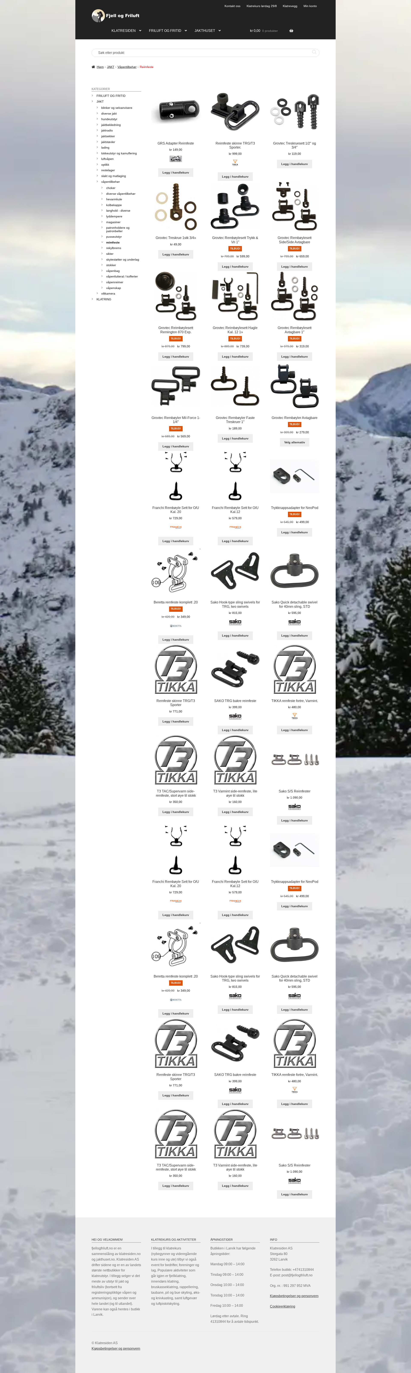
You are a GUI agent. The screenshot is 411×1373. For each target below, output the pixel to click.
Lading (105, 147)
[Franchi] (176, 529)
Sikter (109, 253)
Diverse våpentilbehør (121, 193)
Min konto (310, 6)
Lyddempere (114, 216)
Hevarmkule (114, 199)
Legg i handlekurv (175, 172)
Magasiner (113, 222)
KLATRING (104, 299)
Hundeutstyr (109, 119)
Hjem (100, 67)
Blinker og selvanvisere (116, 107)
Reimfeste (113, 242)
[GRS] (176, 161)
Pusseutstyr (114, 236)
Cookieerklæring (282, 1306)
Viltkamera (108, 293)
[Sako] (235, 624)
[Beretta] (176, 628)
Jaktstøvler (108, 142)
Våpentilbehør (127, 67)
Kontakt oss (232, 6)
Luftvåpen (107, 159)
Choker (110, 188)
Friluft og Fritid (111, 95)
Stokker (111, 265)
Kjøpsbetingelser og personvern (294, 1296)
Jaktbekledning (111, 125)
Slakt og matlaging (113, 176)
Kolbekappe (114, 205)
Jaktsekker (108, 136)
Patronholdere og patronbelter (118, 229)
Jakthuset (205, 30)
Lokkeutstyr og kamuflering (119, 153)
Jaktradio (107, 130)
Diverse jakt (109, 113)
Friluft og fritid (165, 30)
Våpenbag (113, 271)
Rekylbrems (113, 248)
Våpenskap (113, 288)
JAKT (110, 67)
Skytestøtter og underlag (122, 259)
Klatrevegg (290, 6)
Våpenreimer (114, 282)
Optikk (105, 164)
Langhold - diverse (118, 210)
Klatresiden (124, 30)
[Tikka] (235, 165)
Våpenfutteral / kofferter (122, 276)
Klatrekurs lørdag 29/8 (262, 6)
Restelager (108, 170)
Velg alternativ (294, 442)
